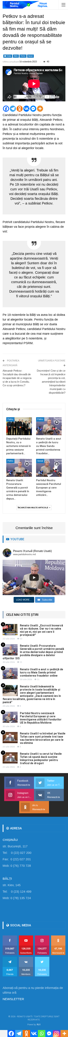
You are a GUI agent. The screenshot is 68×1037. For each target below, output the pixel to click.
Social (30, 56)
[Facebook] (6, 109)
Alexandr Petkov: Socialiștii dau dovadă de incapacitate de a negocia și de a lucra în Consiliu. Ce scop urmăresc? (17, 378)
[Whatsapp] (41, 1033)
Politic (23, 56)
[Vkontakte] (26, 109)
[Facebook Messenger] (33, 109)
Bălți (16, 56)
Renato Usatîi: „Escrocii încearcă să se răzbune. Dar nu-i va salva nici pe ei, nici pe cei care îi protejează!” (41, 630)
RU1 (39, 1024)
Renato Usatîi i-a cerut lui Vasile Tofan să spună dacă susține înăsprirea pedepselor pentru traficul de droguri (41, 758)
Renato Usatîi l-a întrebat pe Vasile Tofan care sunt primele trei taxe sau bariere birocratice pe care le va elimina (42, 738)
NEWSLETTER (13, 999)
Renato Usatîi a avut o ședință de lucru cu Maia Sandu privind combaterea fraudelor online (41, 672)
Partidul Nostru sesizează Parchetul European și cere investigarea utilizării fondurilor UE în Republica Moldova (41, 718)
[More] (40, 109)
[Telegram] (13, 109)
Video (8, 56)
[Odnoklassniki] (20, 109)
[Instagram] (56, 1033)
